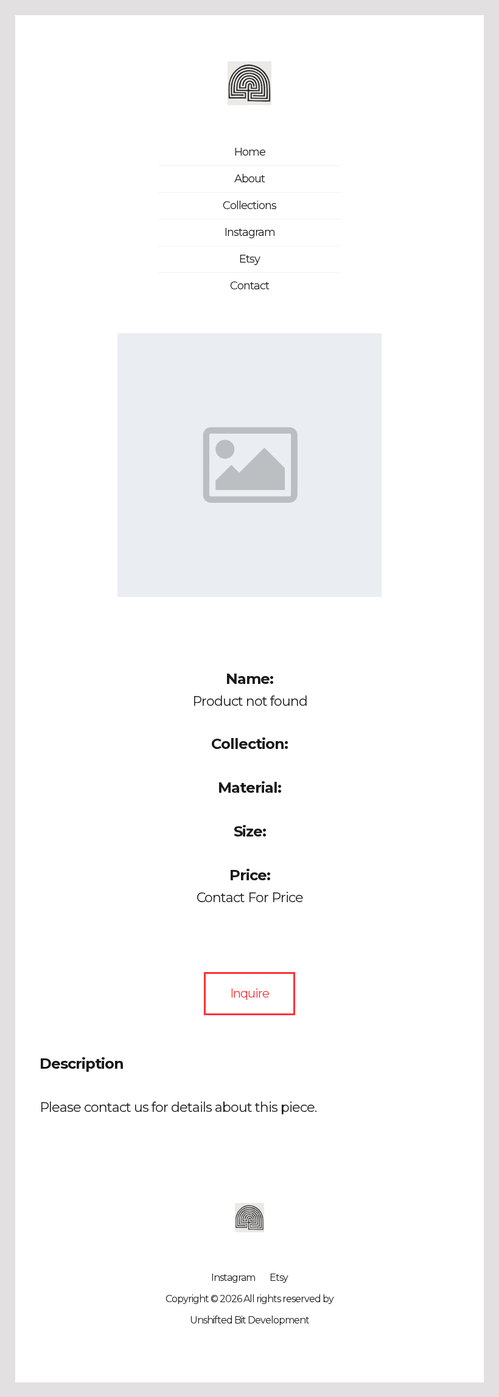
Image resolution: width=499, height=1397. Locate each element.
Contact (249, 285)
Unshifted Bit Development (249, 1320)
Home (249, 152)
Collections (249, 205)
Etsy (249, 259)
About (249, 178)
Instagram (250, 232)
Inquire (249, 993)
